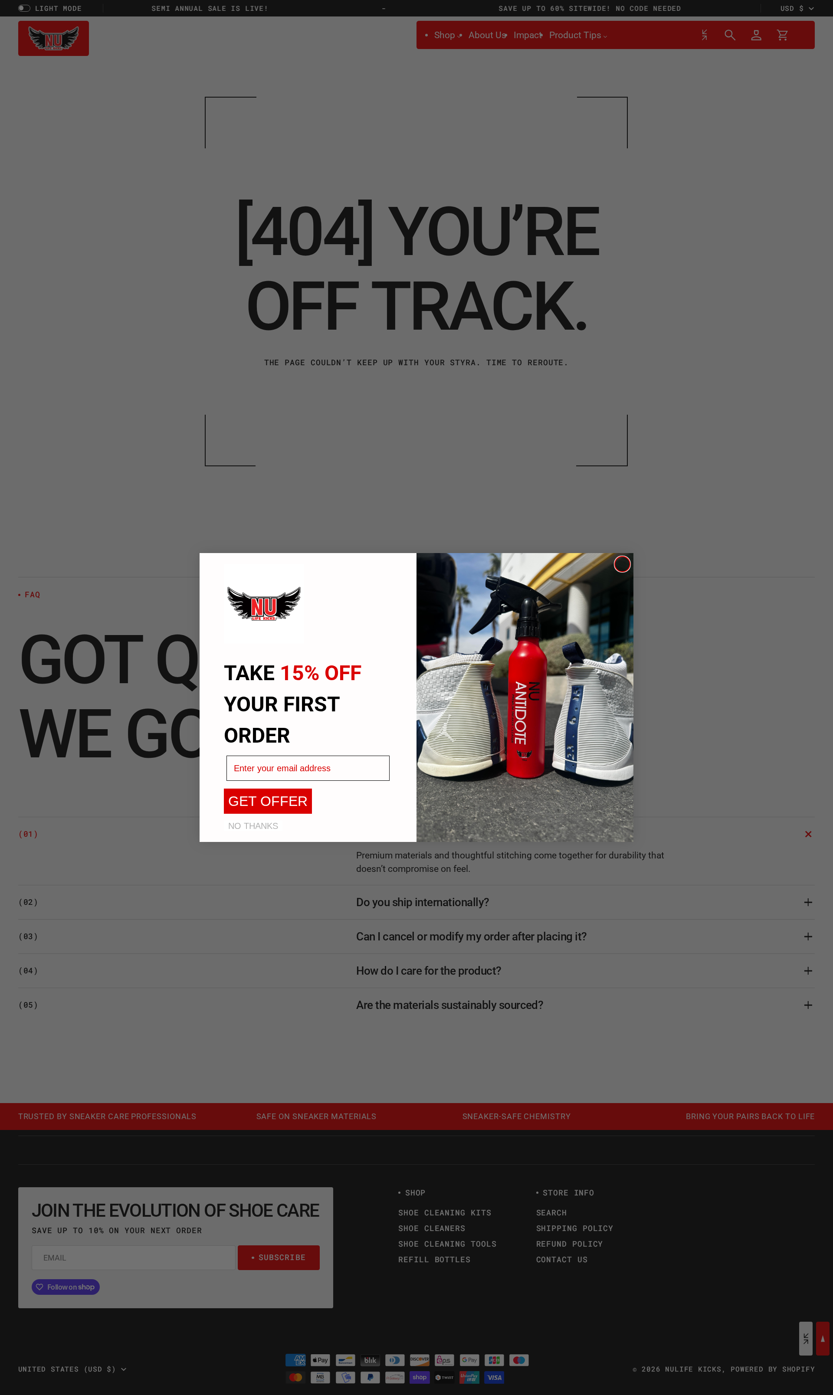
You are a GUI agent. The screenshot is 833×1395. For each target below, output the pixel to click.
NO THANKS (253, 826)
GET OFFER (268, 801)
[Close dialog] (622, 564)
